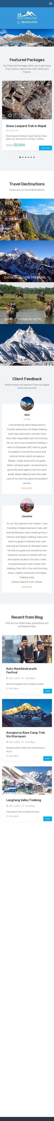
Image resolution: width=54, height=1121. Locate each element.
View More (45, 148)
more (47, 691)
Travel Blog (30, 678)
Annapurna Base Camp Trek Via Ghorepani (25, 734)
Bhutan (10, 236)
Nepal (9, 361)
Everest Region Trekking (25, 277)
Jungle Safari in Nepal (23, 319)
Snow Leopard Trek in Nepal (26, 126)
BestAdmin (14, 688)
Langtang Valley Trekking (23, 800)
